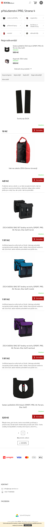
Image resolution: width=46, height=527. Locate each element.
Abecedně (5, 79)
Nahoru (24, 443)
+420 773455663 (9, 492)
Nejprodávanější (36, 75)
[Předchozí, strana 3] (23, 433)
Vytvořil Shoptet (25, 515)
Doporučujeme (7, 75)
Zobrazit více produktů (22, 69)
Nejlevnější (17, 75)
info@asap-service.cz (11, 489)
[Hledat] (30, 3)
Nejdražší (26, 75)
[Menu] (41, 3)
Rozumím (28, 525)
